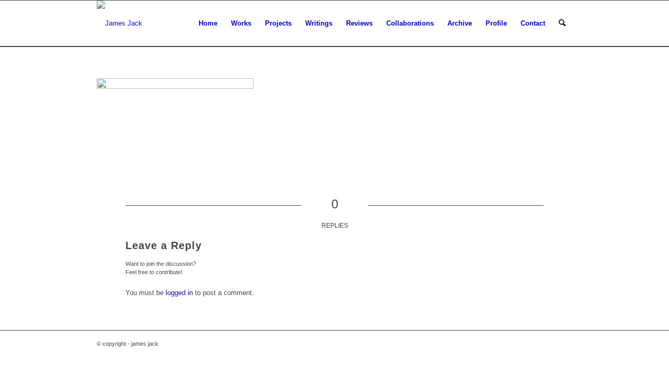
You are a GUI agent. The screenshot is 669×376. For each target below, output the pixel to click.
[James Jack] (119, 23)
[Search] (562, 23)
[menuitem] (208, 23)
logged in (179, 293)
